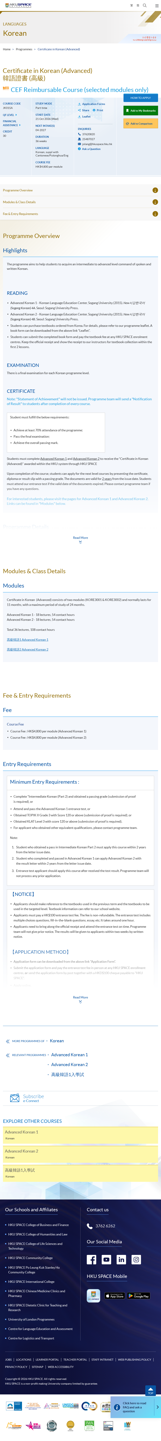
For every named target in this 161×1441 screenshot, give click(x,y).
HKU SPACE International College (31, 1281)
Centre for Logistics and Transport (31, 1338)
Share (85, 110)
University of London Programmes (31, 1319)
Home (7, 49)
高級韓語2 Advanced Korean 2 (27, 649)
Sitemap (37, 1366)
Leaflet (86, 116)
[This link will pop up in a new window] (114, 1295)
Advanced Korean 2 (69, 1064)
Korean (15, 33)
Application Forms (93, 104)
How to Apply (141, 97)
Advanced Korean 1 (69, 1054)
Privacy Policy (16, 1366)
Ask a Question (91, 149)
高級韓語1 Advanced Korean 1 (27, 639)
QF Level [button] (9, 115)
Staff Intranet (102, 1359)
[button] (145, 5)
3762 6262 (105, 1226)
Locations (23, 1359)
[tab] (80, 235)
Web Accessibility (61, 1366)
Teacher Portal (75, 1359)
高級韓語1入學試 (67, 1074)
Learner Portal (47, 1359)
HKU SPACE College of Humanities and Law (37, 1234)
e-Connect (33, 1098)
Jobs (8, 1359)
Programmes (24, 49)
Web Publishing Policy (134, 1359)
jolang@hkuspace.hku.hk (97, 144)
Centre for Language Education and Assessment (40, 1329)
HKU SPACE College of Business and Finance (38, 1225)
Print (100, 110)
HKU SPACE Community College (30, 1258)
